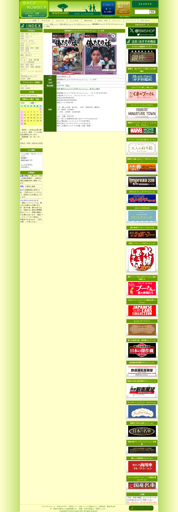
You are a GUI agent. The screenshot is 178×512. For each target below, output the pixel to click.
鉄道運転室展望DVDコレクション (142, 363)
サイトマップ (131, 20)
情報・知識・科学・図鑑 (29, 48)
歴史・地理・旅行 (27, 65)
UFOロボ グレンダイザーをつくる (142, 192)
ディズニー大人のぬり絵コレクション (142, 140)
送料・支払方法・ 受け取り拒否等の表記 (141, 502)
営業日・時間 (102, 20)
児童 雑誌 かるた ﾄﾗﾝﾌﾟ (29, 76)
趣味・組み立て (26, 55)
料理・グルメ (25, 46)
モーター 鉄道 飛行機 (29, 60)
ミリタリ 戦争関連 (27, 62)
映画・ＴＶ (24, 39)
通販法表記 (88, 20)
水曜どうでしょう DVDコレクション (142, 243)
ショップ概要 (32, 20)
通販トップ (54, 24)
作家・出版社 (25, 88)
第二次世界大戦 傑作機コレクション (142, 340)
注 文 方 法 (60, 20)
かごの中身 (74, 20)
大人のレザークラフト (142, 321)
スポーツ (23, 57)
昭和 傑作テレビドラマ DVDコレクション (75, 24)
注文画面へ (25, 167)
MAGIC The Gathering (28, 95)
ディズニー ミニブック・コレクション (142, 402)
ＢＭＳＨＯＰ (62, 506)
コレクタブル (25, 53)
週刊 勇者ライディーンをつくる (142, 228)
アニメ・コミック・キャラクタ (31, 73)
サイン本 (23, 86)
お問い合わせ (145, 20)
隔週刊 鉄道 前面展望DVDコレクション (142, 381)
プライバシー (117, 20)
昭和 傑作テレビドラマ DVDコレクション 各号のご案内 (78, 89)
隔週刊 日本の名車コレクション (142, 423)
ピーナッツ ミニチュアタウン (142, 105)
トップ (46, 24)
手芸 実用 (24, 50)
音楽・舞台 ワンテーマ (29, 34)
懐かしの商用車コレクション (142, 458)
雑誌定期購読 (125, 17)
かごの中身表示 (27, 165)
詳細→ (38, 99)
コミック (108, 17)
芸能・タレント (26, 36)
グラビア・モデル (27, 41)
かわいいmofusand (142, 208)
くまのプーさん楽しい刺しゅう (142, 87)
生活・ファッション (27, 43)
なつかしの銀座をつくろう (142, 47)
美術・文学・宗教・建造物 (30, 67)
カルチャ (23, 69)
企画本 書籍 (25, 79)
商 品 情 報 (46, 20)
